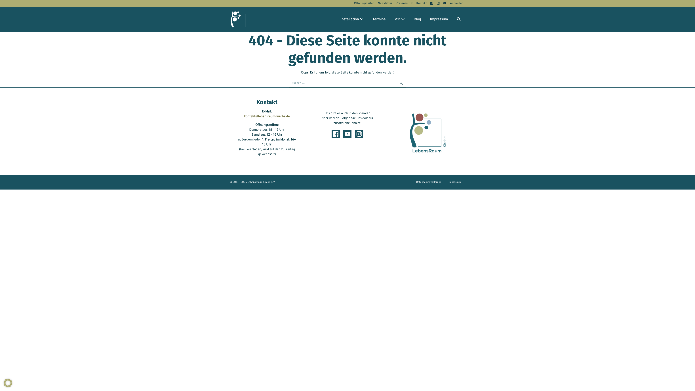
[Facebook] (336, 134)
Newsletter (385, 3)
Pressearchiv (404, 3)
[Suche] (401, 83)
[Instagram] (359, 134)
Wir (398, 19)
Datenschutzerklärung (428, 182)
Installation (350, 19)
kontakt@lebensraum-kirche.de (267, 116)
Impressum (439, 19)
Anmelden (456, 3)
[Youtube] (347, 134)
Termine (379, 19)
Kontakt (421, 3)
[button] (458, 19)
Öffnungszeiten (364, 3)
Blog (417, 19)
